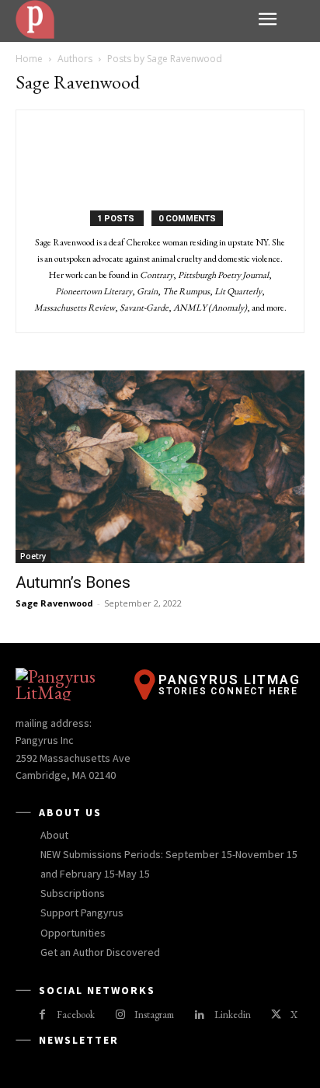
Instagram (154, 1014)
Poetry (33, 556)
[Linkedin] (199, 1015)
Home (29, 58)
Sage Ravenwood (54, 603)
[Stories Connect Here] (131, 19)
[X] (276, 1015)
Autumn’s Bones (73, 582)
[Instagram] (120, 1015)
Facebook (76, 1014)
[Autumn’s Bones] (160, 466)
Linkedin (232, 1014)
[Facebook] (42, 1015)
